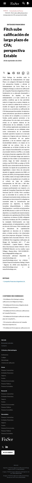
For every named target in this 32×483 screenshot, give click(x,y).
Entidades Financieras (7, 373)
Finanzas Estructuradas (7, 381)
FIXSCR (5, 11)
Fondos (3, 378)
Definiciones (4, 355)
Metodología (4, 360)
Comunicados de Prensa (16, 11)
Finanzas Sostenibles (7, 386)
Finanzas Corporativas (7, 370)
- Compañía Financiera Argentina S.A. (14, 281)
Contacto (4, 345)
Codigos (3, 357)
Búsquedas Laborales (7, 343)
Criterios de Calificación (7, 363)
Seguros (3, 375)
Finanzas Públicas (6, 383)
